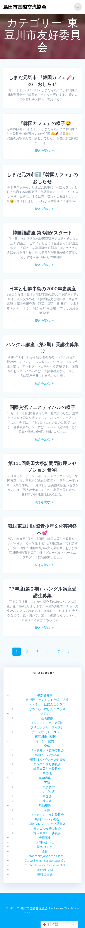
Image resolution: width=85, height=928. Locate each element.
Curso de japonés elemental (45, 865)
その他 (47, 773)
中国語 (47, 796)
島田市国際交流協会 (24, 6)
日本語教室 (47, 787)
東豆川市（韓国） (47, 736)
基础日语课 (45, 874)
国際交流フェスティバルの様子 (42, 407)
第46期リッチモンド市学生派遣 (47, 700)
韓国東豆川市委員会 (47, 769)
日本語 (52, 924)
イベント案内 (45, 741)
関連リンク (45, 847)
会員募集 (45, 837)
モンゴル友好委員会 (47, 764)
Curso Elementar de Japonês (45, 860)
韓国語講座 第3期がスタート (43, 232)
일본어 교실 (45, 870)
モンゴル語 (47, 792)
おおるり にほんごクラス (47, 704)
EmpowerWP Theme (45, 913)
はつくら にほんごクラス (47, 709)
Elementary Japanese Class (45, 856)
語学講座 (45, 778)
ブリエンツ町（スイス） (47, 727)
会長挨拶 (47, 718)
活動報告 (45, 805)
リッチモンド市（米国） (47, 723)
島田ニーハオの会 (47, 755)
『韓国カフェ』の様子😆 (42, 123)
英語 (47, 782)
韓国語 (47, 801)
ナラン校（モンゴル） (47, 732)
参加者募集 (45, 695)
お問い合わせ (45, 842)
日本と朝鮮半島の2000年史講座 (42, 288)
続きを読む (42, 150)
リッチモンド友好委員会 (47, 750)
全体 (47, 746)
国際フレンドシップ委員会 (47, 759)
